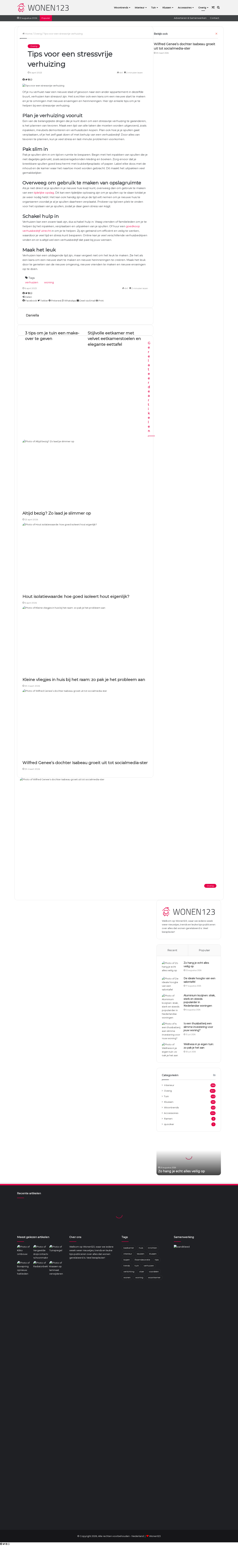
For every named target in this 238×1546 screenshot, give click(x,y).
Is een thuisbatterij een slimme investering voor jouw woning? (198, 1027)
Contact (214, 18)
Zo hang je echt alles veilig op (181, 1171)
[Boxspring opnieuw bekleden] (24, 1268)
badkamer (129, 1247)
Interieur (139, 7)
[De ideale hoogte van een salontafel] (171, 984)
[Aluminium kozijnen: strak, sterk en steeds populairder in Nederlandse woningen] (171, 1006)
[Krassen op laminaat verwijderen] (56, 1391)
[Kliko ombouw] (24, 1250)
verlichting (129, 1271)
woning (139, 1277)
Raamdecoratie (142, 1259)
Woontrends (121, 7)
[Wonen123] (43, 7)
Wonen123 (155, 1536)
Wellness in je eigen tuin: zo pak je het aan (199, 1046)
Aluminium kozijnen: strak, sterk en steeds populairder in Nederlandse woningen (199, 1000)
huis (141, 1247)
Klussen (167, 7)
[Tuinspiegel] (56, 1249)
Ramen (168, 1118)
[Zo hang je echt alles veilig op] (171, 967)
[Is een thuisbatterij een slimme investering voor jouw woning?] (171, 1031)
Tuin (153, 7)
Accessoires (184, 7)
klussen (152, 1253)
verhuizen (149, 1265)
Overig (202, 7)
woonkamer (154, 1277)
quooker (169, 1124)
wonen (127, 1277)
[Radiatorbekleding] (40, 1265)
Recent (172, 950)
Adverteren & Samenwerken (190, 18)
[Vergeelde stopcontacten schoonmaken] (40, 1252)
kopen (127, 1259)
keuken (140, 1253)
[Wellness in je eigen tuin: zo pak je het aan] (171, 1050)
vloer (141, 1271)
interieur (128, 1253)
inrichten (152, 1247)
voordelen (154, 1271)
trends (127, 1265)
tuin (137, 1265)
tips (157, 1259)
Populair (204, 950)
